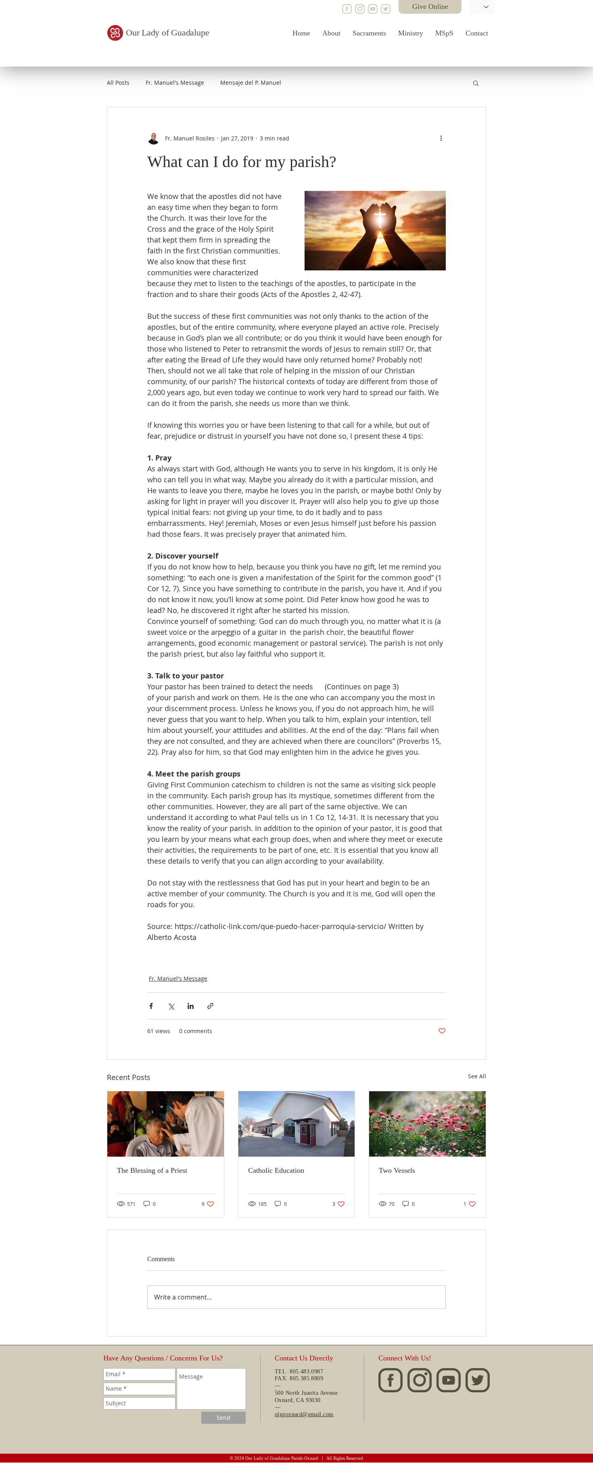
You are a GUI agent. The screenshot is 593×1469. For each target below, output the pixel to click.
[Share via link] (210, 1006)
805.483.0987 (306, 1372)
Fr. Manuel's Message (175, 82)
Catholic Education (276, 1170)
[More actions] (441, 138)
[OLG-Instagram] (360, 9)
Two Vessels (397, 1170)
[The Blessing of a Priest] (165, 1124)
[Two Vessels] (427, 1124)
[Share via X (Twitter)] (171, 1006)
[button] (476, 83)
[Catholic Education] (296, 1124)
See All (477, 1076)
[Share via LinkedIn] (190, 1006)
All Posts (118, 82)
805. (295, 1378)
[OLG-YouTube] (373, 9)
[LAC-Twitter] (385, 9)
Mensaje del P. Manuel (250, 82)
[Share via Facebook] (151, 1006)
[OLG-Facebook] (347, 9)
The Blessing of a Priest (152, 1170)
